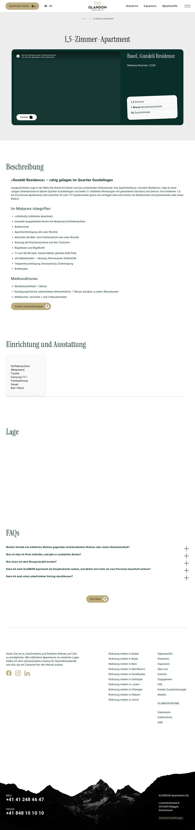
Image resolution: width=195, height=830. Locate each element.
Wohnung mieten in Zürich (123, 699)
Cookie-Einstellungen (171, 817)
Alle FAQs (95, 599)
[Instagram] (18, 673)
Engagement (165, 679)
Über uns (163, 669)
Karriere (162, 674)
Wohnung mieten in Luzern (124, 684)
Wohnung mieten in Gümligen (125, 679)
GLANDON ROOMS (168, 703)
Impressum (164, 712)
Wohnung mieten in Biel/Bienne (126, 669)
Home (84, 19)
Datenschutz (165, 717)
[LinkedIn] (27, 673)
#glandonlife (169, 5)
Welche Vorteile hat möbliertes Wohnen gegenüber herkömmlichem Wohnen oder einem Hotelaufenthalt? (67, 547)
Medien (162, 694)
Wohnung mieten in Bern (122, 664)
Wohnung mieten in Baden (123, 653)
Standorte (132, 5)
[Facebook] (9, 673)
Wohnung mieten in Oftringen (125, 689)
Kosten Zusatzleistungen (29, 306)
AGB (160, 722)
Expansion (150, 5)
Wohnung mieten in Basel (123, 658)
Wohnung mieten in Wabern (124, 694)
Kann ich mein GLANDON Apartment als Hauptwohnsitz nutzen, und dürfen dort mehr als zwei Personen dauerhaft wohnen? (78, 569)
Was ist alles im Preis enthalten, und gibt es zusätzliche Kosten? (43, 554)
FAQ (160, 684)
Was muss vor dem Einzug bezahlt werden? (31, 561)
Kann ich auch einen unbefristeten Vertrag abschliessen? (39, 576)
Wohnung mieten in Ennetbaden (126, 674)
